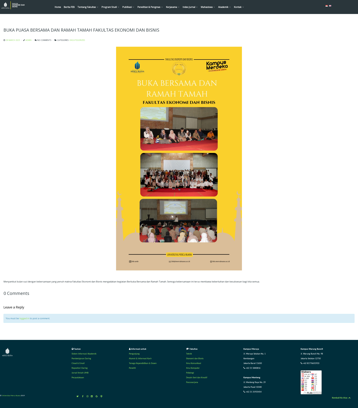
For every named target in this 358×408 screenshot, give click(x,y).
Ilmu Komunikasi (193, 363)
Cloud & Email (78, 363)
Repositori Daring (80, 368)
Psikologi (190, 373)
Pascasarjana (192, 382)
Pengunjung (134, 354)
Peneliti (132, 368)
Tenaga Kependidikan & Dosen (142, 363)
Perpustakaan (78, 378)
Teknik (189, 354)
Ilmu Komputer (193, 368)
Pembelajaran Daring (81, 359)
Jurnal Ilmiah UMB (80, 373)
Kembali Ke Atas (340, 398)
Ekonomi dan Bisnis (194, 359)
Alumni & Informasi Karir (140, 359)
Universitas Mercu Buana (11, 396)
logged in (24, 318)
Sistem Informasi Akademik (84, 354)
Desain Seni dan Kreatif (196, 378)
